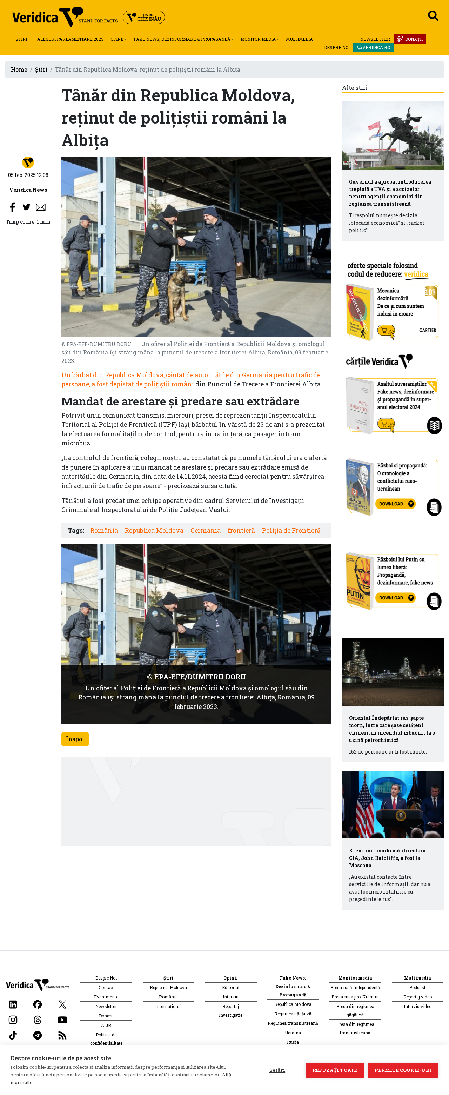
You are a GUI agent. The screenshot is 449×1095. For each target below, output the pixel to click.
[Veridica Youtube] (62, 1019)
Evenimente (106, 997)
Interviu (231, 997)
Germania (205, 530)
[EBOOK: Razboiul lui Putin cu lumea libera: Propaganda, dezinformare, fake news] (393, 578)
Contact (106, 987)
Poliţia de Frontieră (291, 530)
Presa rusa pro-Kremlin (355, 997)
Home (19, 69)
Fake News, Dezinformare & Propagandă (182, 39)
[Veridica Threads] (37, 1019)
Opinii (116, 39)
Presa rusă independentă (355, 987)
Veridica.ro (376, 47)
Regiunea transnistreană (293, 1023)
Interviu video (417, 1006)
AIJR (106, 1025)
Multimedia (299, 39)
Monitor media (258, 39)
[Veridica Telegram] (37, 1034)
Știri (21, 39)
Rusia (293, 1042)
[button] (81, 634)
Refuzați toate (335, 1070)
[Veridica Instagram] (13, 1019)
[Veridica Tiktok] (13, 1034)
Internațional (168, 1006)
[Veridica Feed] (62, 1034)
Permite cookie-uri (403, 1070)
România (104, 530)
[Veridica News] (28, 162)
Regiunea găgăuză (292, 1013)
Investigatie (230, 1015)
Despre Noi (337, 47)
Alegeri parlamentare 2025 (70, 39)
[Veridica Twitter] (62, 1004)
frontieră (241, 530)
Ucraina (293, 1032)
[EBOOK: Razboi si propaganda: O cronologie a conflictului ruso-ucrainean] (393, 484)
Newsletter (375, 39)
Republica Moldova (154, 530)
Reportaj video (417, 997)
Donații (414, 39)
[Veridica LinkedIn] (13, 1004)
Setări (277, 1070)
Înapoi (75, 739)
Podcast (417, 987)
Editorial (230, 987)
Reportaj (230, 1006)
